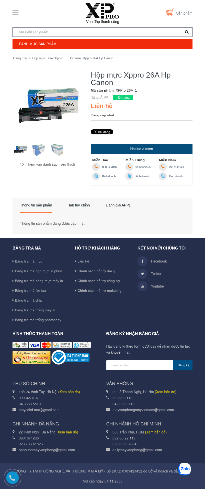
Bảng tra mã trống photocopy (38, 320)
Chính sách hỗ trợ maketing (100, 291)
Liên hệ (83, 261)
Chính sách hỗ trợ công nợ (99, 281)
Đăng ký (183, 365)
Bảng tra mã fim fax (30, 291)
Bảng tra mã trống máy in (35, 310)
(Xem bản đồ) (69, 391)
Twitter (156, 273)
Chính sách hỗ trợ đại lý (96, 271)
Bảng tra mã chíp (28, 300)
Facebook (158, 261)
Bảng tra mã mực (28, 261)
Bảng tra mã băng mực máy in (39, 281)
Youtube (157, 286)
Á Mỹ (104, 97)
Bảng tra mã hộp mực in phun (38, 271)
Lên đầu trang (185, 477)
